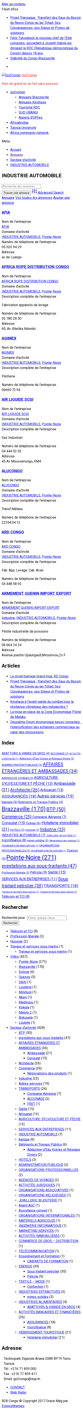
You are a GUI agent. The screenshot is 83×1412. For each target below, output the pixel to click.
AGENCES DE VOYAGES (17, 778)
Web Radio (18, 1392)
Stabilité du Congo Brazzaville (32, 58)
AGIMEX (9, 338)
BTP (56, 809)
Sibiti (22, 982)
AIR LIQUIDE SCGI (17, 399)
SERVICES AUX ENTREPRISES (29, 879)
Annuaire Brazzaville (34, 97)
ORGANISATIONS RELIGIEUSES (48, 850)
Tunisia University (23, 128)
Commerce (16, 816)
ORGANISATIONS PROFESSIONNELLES (48, 1170)
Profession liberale (15, 872)
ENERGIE (25, 1266)
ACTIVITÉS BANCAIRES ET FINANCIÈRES (50, 1312)
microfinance (14, 840)
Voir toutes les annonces (33, 198)
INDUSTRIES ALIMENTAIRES (40, 1302)
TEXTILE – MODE (32, 1282)
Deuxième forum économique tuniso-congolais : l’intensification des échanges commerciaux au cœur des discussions (45, 727)
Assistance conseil (33, 1210)
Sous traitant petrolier (43, 1271)
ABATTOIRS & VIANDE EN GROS (26, 753)
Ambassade (36, 1053)
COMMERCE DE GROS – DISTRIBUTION (48, 1241)
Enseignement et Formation (39, 1256)
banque (9, 802)
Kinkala (24, 1007)
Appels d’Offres (31, 118)
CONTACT (17, 1387)
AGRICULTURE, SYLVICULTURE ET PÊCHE (49, 1119)
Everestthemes (13, 1406)
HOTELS (17, 829)
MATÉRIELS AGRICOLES (37, 1221)
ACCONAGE (60, 753)
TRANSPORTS (61, 885)
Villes (14, 957)
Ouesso (24, 977)
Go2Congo (29, 75)
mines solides (38, 840)
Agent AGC (27, 1205)
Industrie (8, 618)
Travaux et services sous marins (20, 891)
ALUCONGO (12, 471)
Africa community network (29, 133)
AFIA (6, 212)
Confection (35, 1287)
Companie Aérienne (49, 817)
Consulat (13, 823)
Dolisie (33, 823)
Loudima (25, 987)
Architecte (24, 789)
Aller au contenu (13, 4)
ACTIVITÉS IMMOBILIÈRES (39, 1236)
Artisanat (51, 790)
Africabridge (19, 123)
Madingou (26, 1002)
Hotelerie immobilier (42, 1337)
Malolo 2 (25, 1012)
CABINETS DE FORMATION (47, 1261)
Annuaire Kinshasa (32, 102)
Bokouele (26, 1018)
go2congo (17, 92)
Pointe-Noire (51, 237)
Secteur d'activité (23, 1028)
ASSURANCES (19, 796)
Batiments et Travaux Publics (40, 802)
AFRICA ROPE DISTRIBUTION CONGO (35, 266)
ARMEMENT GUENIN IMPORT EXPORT (37, 593)
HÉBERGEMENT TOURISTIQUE (41, 1332)
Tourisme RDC (29, 107)
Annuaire (8, 198)
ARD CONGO (13, 532)
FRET (31, 1104)
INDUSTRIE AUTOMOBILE (21, 237)
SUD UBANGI (28, 112)
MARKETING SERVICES (36, 1231)
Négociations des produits (64, 840)
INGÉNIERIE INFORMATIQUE (40, 1226)
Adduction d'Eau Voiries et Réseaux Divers (46, 758)
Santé (57, 872)
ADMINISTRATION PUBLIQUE (22, 765)
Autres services (55, 796)
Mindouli (25, 992)
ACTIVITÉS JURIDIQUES (37, 1185)
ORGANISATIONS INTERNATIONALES (47, 1216)
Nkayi (23, 997)
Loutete (24, 1023)
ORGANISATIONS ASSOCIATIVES (20, 845)
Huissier (32, 829)
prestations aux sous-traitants (39, 866)
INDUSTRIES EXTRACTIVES (39, 1292)
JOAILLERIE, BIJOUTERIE (61, 835)
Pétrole (38, 872)
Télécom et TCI (16, 897)
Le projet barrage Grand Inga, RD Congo (39, 676)
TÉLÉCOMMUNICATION (36, 1251)
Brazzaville (24, 808)
